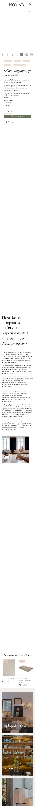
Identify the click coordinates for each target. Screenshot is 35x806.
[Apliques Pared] (17, 712)
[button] (3, 4)
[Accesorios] (17, 755)
